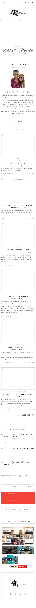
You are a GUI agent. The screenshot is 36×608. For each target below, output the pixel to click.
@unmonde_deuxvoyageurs (18, 67)
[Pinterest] (25, 2)
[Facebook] (19, 2)
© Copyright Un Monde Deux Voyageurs (18, 604)
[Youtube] (28, 2)
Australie (18, 46)
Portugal (15, 450)
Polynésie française (18, 391)
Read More (17, 170)
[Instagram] (22, 2)
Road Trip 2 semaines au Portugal (23, 448)
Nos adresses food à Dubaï (18, 250)
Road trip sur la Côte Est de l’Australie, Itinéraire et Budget (18, 50)
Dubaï (18, 247)
